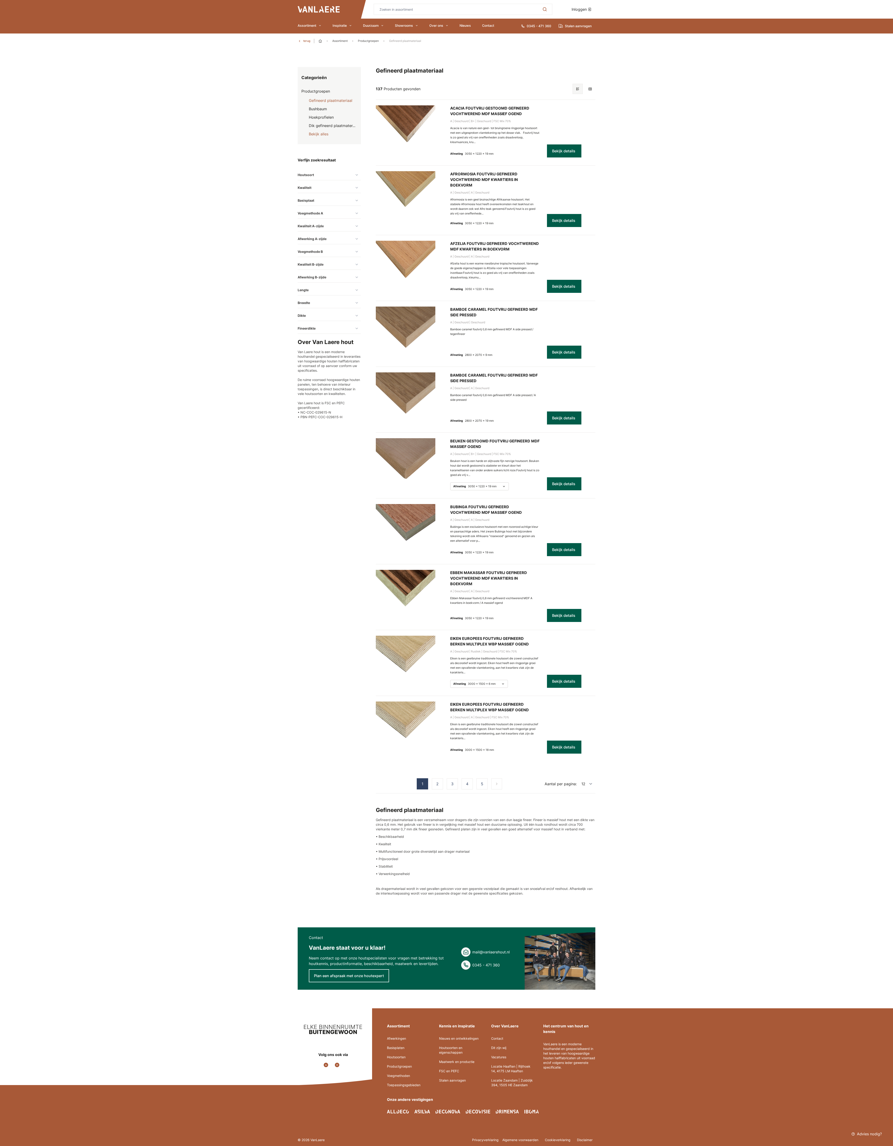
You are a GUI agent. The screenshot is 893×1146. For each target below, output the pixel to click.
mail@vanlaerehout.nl (491, 952)
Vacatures (498, 1057)
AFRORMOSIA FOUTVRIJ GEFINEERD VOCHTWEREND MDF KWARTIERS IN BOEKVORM (484, 179)
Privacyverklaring (485, 1140)
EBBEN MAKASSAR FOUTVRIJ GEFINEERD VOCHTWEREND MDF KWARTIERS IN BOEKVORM (488, 578)
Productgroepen (368, 41)
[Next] (496, 783)
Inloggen (580, 9)
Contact (488, 25)
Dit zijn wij (498, 1048)
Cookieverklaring (558, 1140)
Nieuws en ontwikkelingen (459, 1038)
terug (306, 41)
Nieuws (465, 25)
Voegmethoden (398, 1076)
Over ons (436, 25)
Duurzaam (371, 25)
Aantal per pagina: (561, 784)
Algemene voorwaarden (520, 1140)
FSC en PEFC (449, 1071)
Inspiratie (340, 25)
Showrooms (404, 25)
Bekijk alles (318, 134)
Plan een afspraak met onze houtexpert (349, 975)
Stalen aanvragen (452, 1080)
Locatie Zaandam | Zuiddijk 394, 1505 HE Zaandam (512, 1082)
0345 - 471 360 (486, 965)
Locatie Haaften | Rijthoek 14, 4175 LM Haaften (510, 1068)
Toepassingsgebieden (403, 1085)
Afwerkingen (396, 1038)
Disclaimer (585, 1140)
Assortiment (307, 25)
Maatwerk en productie (456, 1062)
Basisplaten (395, 1048)
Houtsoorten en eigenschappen (451, 1050)
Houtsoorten (396, 1057)
